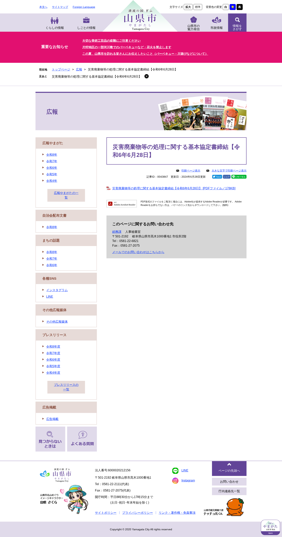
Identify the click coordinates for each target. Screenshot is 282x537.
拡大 (188, 6)
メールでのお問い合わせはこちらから (138, 252)
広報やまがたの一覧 (66, 195)
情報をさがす (237, 27)
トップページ (61, 69)
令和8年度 (53, 346)
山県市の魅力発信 (193, 27)
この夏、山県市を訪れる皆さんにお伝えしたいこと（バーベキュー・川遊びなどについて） (145, 53)
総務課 (116, 231)
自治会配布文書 (54, 215)
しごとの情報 (86, 27)
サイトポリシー (105, 512)
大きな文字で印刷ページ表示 (229, 170)
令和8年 (51, 154)
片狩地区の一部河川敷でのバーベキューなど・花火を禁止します (126, 47)
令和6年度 (53, 359)
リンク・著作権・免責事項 (177, 512)
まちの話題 (51, 240)
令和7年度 (53, 353)
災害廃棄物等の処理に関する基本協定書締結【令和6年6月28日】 (97, 76)
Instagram (188, 480)
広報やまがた (52, 143)
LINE (49, 296)
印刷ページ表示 (190, 170)
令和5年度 (53, 366)
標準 (197, 6)
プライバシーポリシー (137, 512)
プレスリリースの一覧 (66, 387)
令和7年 (51, 161)
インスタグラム (57, 290)
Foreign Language (84, 6)
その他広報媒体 (54, 310)
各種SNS (49, 278)
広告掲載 (49, 407)
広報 (79, 69)
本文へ (43, 6)
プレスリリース (54, 335)
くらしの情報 (54, 27)
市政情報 (216, 27)
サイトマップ (60, 6)
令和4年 (51, 180)
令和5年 (51, 174)
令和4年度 (53, 372)
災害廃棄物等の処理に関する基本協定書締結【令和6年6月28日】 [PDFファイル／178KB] (173, 188)
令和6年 (51, 167)
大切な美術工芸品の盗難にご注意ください (111, 40)
